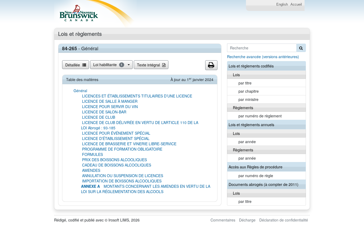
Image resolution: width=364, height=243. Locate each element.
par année (247, 141)
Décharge (247, 220)
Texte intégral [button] (149, 64)
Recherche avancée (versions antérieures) (263, 56)
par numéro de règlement (260, 115)
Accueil (296, 4)
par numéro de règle (255, 175)
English (282, 4)
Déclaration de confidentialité (283, 220)
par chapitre (248, 91)
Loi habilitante (108, 64)
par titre (245, 83)
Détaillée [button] (73, 64)
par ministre (248, 99)
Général (80, 90)
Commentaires (223, 220)
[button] (211, 65)
